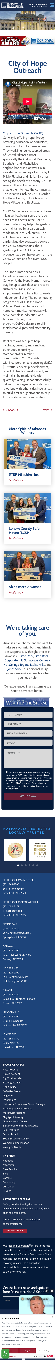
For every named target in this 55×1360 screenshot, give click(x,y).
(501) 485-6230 (11, 994)
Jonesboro (14, 669)
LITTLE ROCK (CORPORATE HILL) (21, 902)
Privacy (7, 1191)
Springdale (31, 660)
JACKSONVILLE (11, 1012)
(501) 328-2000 (11, 950)
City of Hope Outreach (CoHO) (23, 133)
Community (9, 1182)
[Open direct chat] (47, 1291)
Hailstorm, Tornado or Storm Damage (24, 1104)
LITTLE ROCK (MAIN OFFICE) (18, 880)
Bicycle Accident (11, 1074)
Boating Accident (12, 1082)
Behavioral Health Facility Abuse (20, 1125)
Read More (15, 480)
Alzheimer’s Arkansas (25, 587)
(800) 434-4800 (38, 4)
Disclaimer (8, 1186)
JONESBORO (10, 1034)
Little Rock (26, 656)
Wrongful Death (12, 1147)
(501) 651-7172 (11, 1038)
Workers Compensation (16, 1143)
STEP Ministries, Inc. (24, 474)
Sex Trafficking (11, 1130)
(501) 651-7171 (11, 906)
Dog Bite (8, 1095)
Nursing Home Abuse (15, 1121)
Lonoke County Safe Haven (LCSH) (24, 530)
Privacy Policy (12, 789)
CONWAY (8, 946)
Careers (7, 1178)
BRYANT (7, 990)
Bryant (24, 665)
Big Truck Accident (13, 1078)
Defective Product (12, 1091)
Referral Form (15, 1230)
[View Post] (27, 454)
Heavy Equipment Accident (17, 1108)
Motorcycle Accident (14, 1112)
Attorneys (8, 1165)
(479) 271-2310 (11, 928)
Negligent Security (13, 1117)
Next (47, 410)
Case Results (10, 1169)
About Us (8, 1160)
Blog (5, 1173)
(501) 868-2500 (11, 884)
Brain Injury (9, 1087)
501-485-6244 (14, 1219)
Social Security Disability (16, 1138)
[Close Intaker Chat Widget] (52, 1291)
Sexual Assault (11, 1134)
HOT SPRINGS (10, 968)
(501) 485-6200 (11, 1016)
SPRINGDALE (10, 924)
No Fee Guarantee (19, 1245)
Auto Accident (10, 1069)
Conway (44, 660)
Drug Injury (9, 1099)
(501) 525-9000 (11, 972)
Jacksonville (37, 665)
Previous (11, 410)
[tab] (18, 865)
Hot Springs (11, 665)
